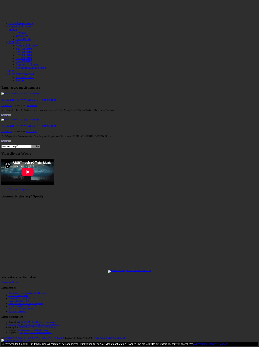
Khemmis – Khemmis (17, 311)
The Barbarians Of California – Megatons (25, 303)
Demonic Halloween (28, 64)
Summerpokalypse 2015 (31, 67)
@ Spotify (14, 42)
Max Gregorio (14, 324)
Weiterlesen (6, 115)
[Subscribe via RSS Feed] (16, 340)
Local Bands (23, 39)
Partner (20, 80)
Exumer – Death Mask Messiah (21, 298)
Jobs (11, 70)
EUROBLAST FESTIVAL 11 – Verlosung (37, 322)
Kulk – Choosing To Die (18, 301)
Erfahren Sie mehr (218, 343)
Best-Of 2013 (24, 58)
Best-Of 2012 (24, 61)
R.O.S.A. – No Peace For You (21, 309)
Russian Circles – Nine (18, 295)
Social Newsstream (20, 23)
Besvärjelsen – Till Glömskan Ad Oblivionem (27, 293)
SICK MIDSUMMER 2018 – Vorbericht (28, 126)
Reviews (21, 32)
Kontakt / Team (25, 77)
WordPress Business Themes (109, 337)
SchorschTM (6, 105)
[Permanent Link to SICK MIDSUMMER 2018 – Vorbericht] (20, 120)
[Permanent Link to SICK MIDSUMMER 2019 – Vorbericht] (20, 93)
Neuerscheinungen (20, 26)
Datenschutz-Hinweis (10, 282)
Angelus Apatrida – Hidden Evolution (32, 330)
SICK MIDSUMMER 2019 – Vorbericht (28, 99)
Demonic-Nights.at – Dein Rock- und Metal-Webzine (34, 337)
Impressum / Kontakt (21, 74)
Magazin (13, 29)
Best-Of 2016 (24, 48)
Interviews (22, 36)
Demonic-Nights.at (19, 189)
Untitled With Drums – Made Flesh (23, 306)
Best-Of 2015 (24, 51)
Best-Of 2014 (24, 55)
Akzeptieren (201, 343)
